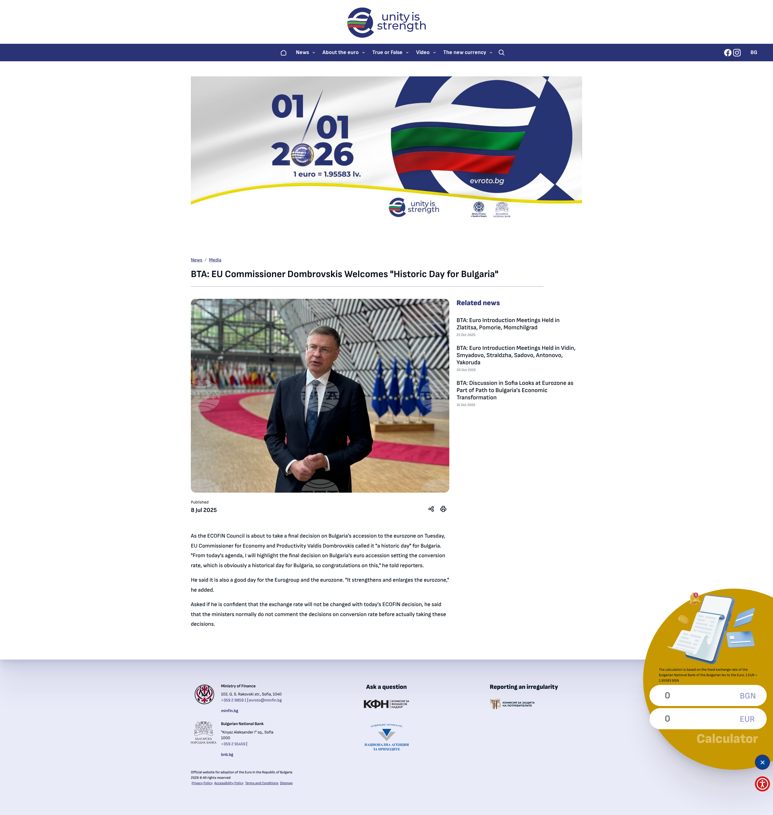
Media (215, 260)
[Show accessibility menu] (762, 783)
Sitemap (286, 783)
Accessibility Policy (228, 783)
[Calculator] (762, 762)
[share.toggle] (431, 509)
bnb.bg (227, 755)
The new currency (464, 52)
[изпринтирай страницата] (443, 509)
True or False (387, 52)
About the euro (340, 52)
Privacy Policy (202, 783)
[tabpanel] (320, 396)
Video (423, 52)
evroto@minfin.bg (265, 700)
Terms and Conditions (261, 783)
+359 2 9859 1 (233, 700)
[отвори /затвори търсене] (501, 52)
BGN (747, 696)
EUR (747, 719)
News (302, 52)
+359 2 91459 (233, 744)
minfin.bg (229, 711)
